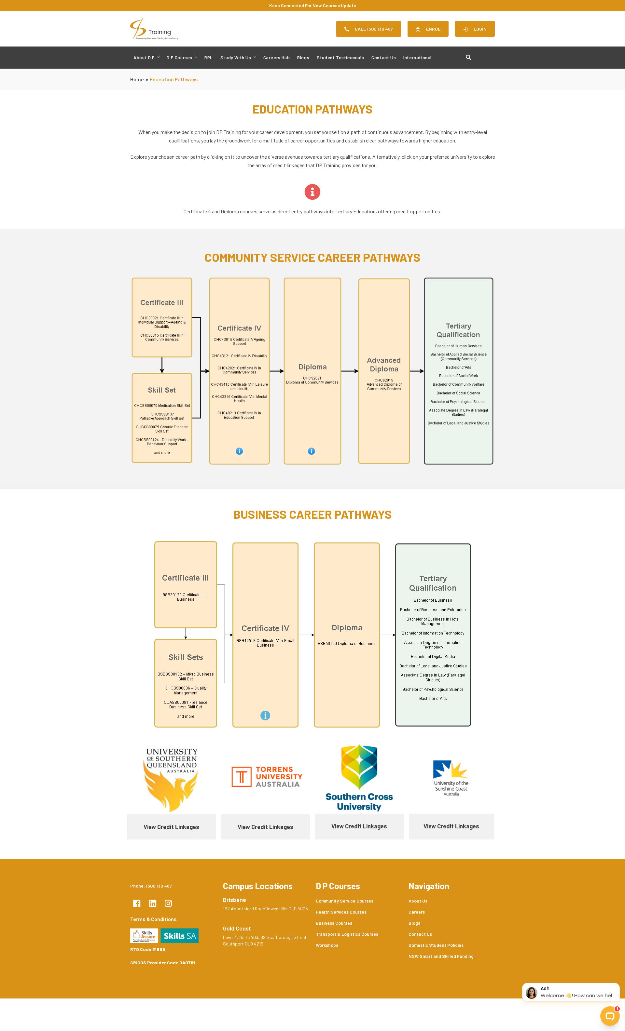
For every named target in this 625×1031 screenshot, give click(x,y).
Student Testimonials (340, 57)
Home (137, 79)
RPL (208, 57)
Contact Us (383, 57)
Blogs (303, 57)
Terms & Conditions (153, 919)
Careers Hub (276, 57)
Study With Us (235, 57)
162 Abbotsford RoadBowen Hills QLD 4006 (265, 908)
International (417, 57)
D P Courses (179, 57)
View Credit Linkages (171, 826)
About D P (144, 57)
